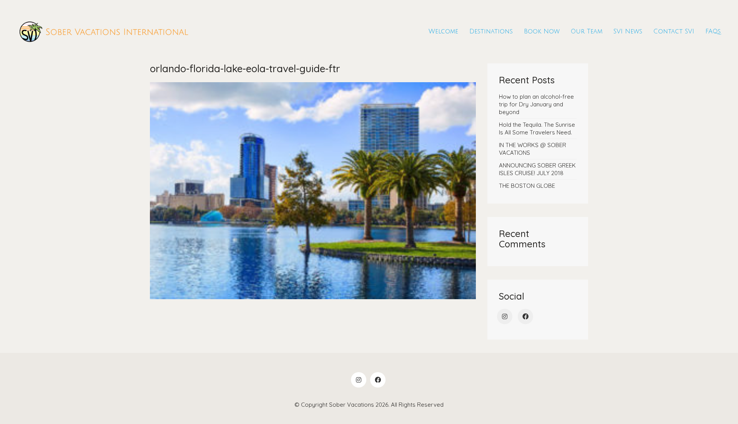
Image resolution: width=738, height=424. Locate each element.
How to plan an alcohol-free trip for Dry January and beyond (536, 104)
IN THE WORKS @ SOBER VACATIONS (532, 148)
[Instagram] (504, 316)
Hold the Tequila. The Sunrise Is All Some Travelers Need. (537, 128)
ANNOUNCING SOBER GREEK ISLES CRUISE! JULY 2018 (537, 169)
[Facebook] (525, 316)
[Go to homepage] (103, 31)
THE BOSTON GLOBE (527, 185)
